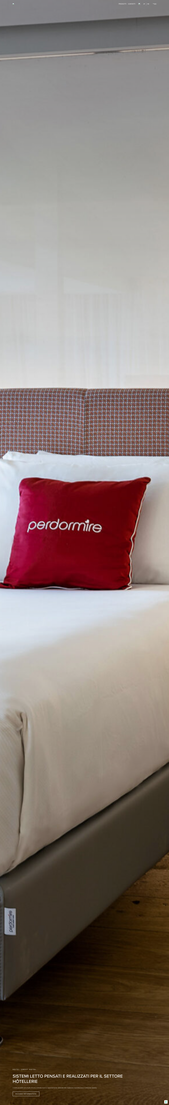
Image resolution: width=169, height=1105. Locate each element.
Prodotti (122, 4)
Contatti (131, 4)
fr (148, 4)
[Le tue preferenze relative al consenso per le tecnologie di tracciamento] (166, 1102)
